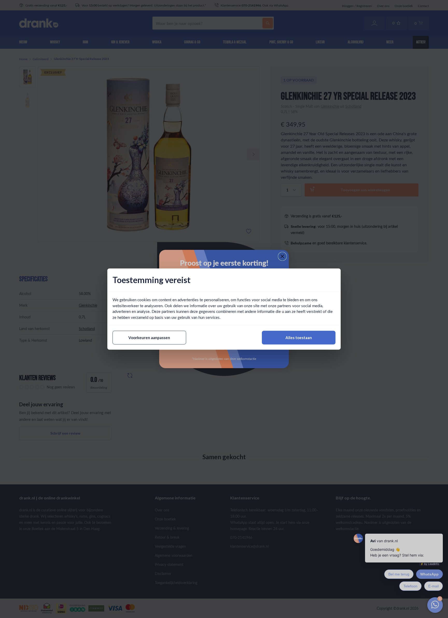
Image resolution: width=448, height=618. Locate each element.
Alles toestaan (298, 337)
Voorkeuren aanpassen (149, 337)
